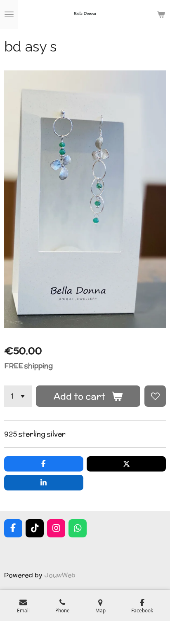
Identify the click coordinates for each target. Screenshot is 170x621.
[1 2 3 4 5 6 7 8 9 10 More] (18, 396)
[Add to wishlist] (155, 396)
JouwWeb (60, 574)
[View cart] (161, 14)
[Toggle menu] (9, 14)
